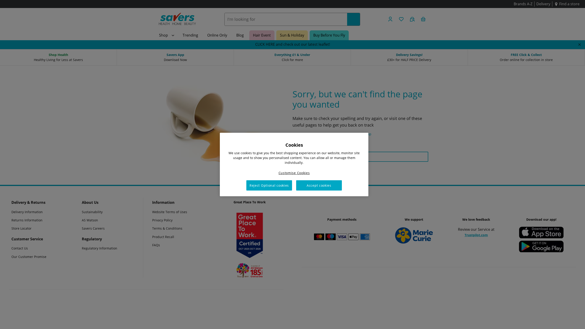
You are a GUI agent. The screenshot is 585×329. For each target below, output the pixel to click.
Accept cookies (319, 185)
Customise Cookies (294, 173)
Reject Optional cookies (269, 185)
